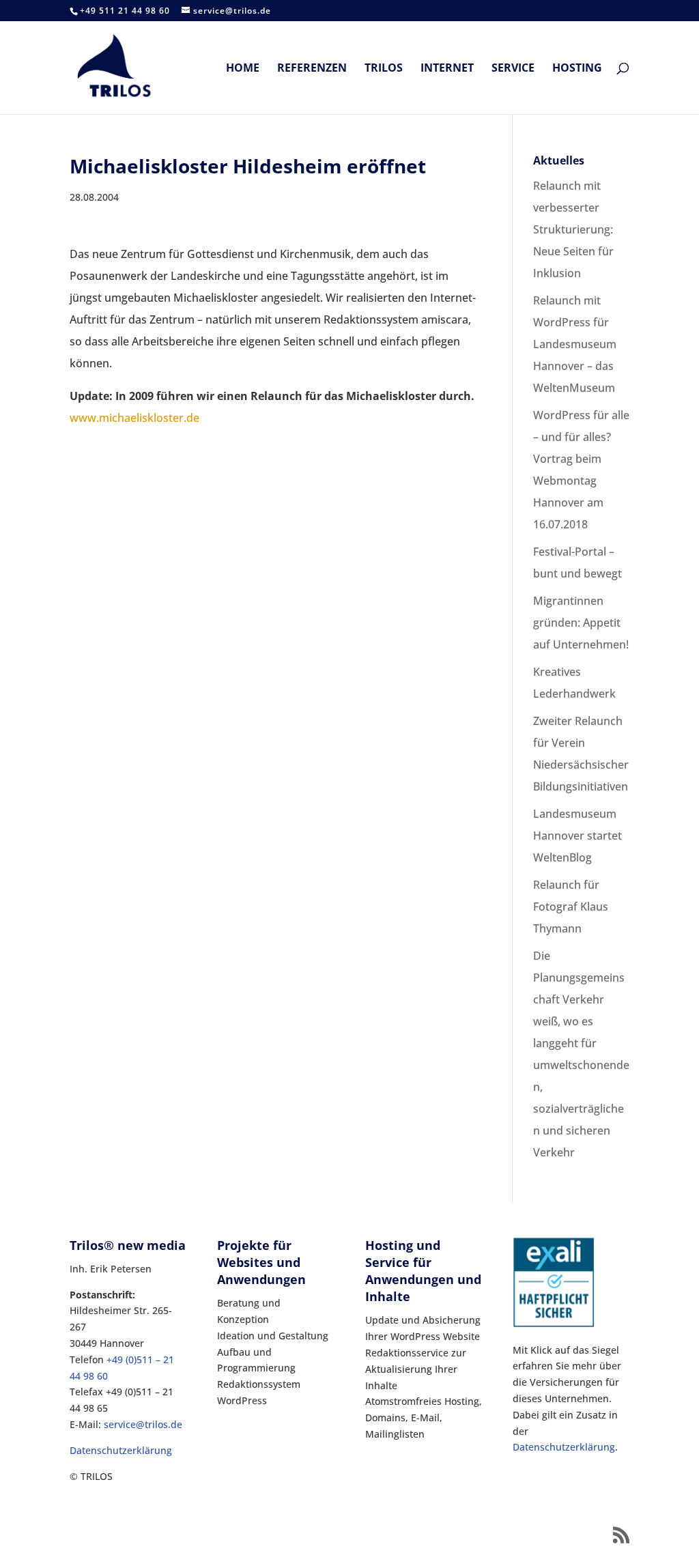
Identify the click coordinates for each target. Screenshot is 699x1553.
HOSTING (577, 69)
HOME (242, 69)
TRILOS (384, 69)
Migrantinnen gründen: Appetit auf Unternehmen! (581, 622)
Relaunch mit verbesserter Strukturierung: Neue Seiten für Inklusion (573, 229)
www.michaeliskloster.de (134, 417)
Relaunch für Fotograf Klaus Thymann (570, 906)
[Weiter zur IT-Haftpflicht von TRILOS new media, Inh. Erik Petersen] (554, 1323)
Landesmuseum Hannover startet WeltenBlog (577, 835)
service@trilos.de (143, 1424)
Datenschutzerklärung (121, 1450)
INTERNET (447, 69)
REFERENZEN (312, 69)
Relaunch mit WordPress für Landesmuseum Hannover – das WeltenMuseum (574, 344)
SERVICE (512, 69)
